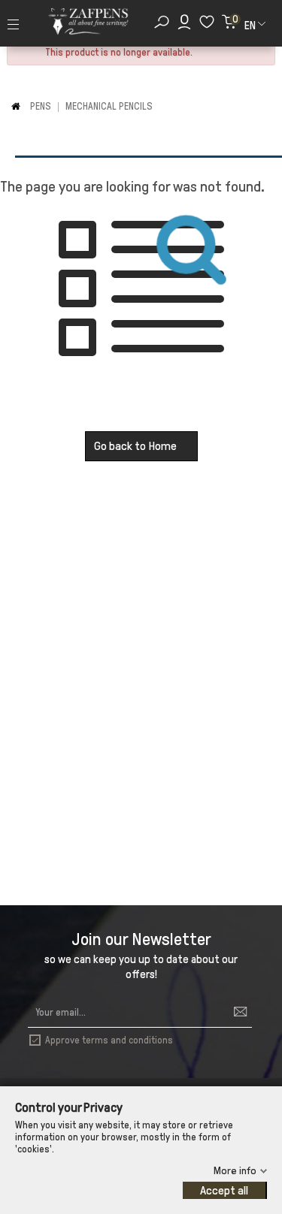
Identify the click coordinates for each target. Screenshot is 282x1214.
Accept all (224, 1190)
